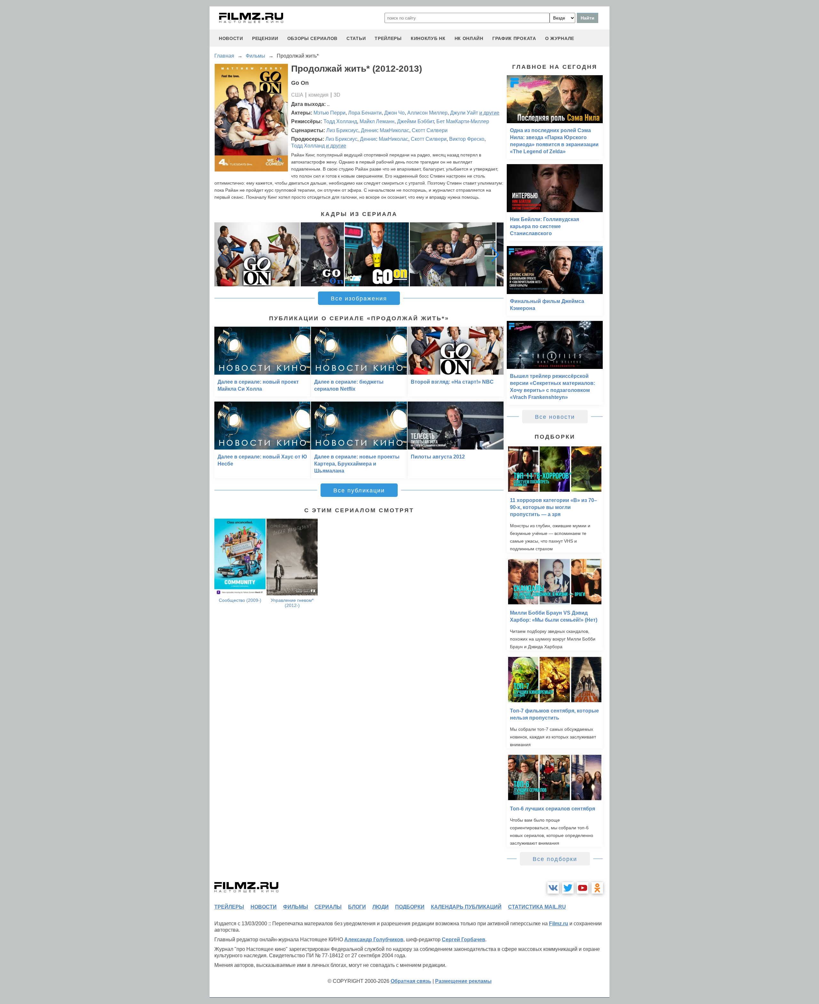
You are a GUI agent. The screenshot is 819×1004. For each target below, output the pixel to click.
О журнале (559, 38)
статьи (356, 38)
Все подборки (555, 859)
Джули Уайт (464, 113)
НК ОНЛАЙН (469, 38)
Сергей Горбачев (463, 939)
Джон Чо (394, 113)
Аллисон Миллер (427, 113)
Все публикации (359, 490)
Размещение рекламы (463, 981)
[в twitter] (568, 888)
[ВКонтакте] (553, 888)
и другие (489, 113)
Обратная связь (411, 981)
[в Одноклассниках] (597, 888)
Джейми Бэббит (415, 121)
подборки (410, 907)
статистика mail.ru (537, 907)
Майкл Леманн (377, 121)
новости (231, 38)
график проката (514, 38)
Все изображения (359, 298)
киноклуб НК (428, 38)
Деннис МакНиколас (385, 130)
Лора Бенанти (365, 113)
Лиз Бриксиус (342, 130)
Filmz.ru (558, 923)
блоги (357, 907)
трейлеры (388, 38)
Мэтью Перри (330, 113)
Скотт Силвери (430, 130)
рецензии (265, 38)
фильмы (295, 907)
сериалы (328, 907)
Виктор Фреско (466, 139)
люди (380, 907)
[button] (495, 254)
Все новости (555, 417)
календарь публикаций (466, 907)
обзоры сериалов (312, 38)
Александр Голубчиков (373, 939)
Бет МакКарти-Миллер (462, 121)
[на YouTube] (582, 888)
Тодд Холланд (340, 121)
